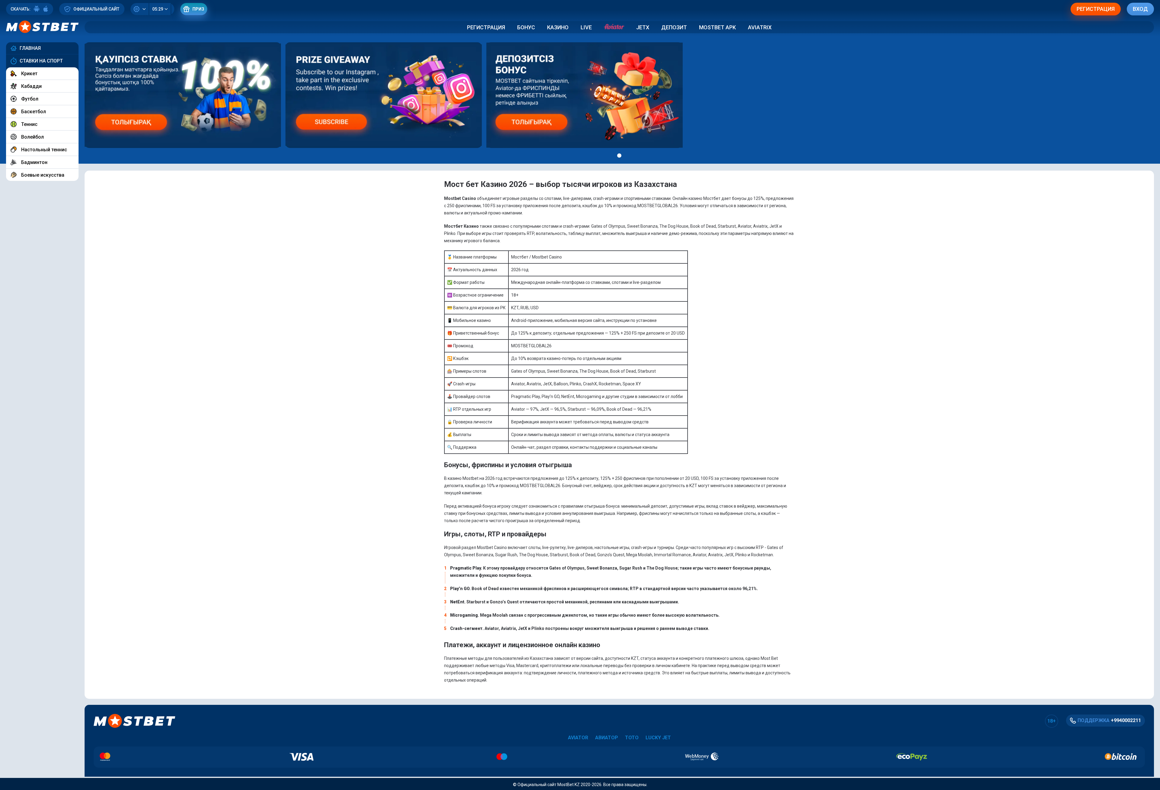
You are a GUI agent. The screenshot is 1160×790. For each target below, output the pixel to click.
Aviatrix (760, 27)
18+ (1051, 721)
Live (586, 27)
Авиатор (606, 737)
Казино (558, 27)
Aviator (578, 737)
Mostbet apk (717, 27)
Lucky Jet (658, 737)
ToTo (632, 737)
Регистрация (486, 27)
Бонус (526, 27)
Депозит (674, 27)
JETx (642, 27)
